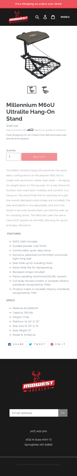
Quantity (11, 150)
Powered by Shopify (51, 464)
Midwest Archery (32, 464)
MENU (65, 17)
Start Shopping (38, 114)
